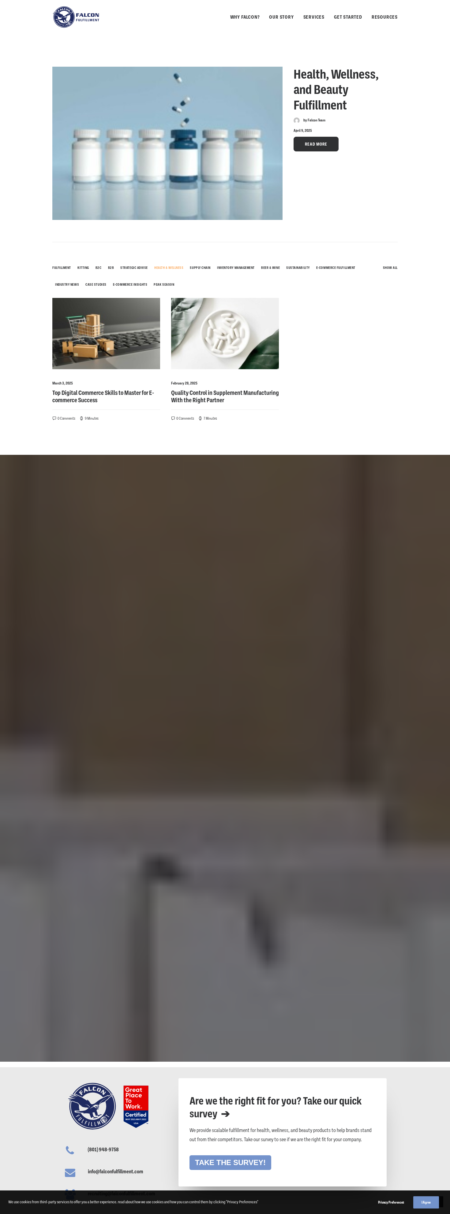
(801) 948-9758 (103, 1150)
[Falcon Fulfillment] (76, 17)
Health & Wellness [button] (168, 268)
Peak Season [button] (164, 285)
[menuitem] (247, 17)
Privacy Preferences (391, 1202)
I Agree (426, 1202)
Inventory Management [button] (236, 268)
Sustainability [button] (298, 268)
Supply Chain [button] (200, 268)
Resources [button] (385, 17)
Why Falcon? (245, 17)
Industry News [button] (67, 285)
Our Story (281, 17)
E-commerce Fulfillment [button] (335, 268)
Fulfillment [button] (61, 268)
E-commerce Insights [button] (130, 285)
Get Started (348, 17)
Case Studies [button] (96, 285)
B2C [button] (99, 268)
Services (313, 17)
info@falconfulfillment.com (115, 1172)
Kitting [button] (83, 268)
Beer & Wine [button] (270, 268)
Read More (316, 144)
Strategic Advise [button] (134, 268)
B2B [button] (111, 268)
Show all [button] (390, 268)
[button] (167, 143)
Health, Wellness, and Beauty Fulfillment (336, 90)
